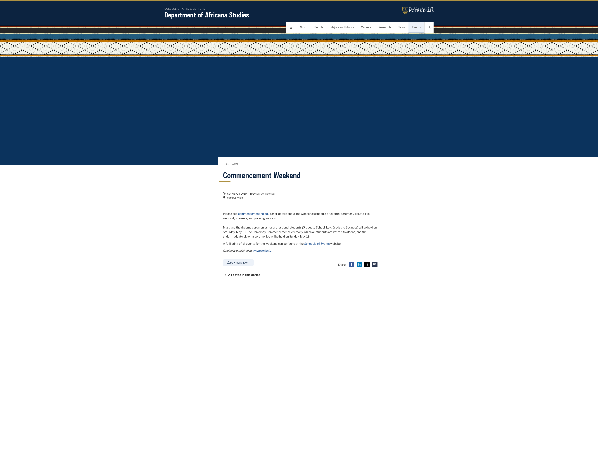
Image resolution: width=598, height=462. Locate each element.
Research (384, 27)
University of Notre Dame (418, 10)
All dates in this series (244, 275)
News (401, 27)
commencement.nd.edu (253, 213)
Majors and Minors (342, 27)
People (318, 27)
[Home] (291, 27)
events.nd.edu (261, 250)
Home (225, 164)
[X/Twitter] (367, 264)
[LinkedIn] (359, 264)
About (303, 27)
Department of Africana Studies (206, 15)
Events (416, 27)
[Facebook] (351, 264)
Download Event (239, 262)
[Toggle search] (429, 27)
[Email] (374, 264)
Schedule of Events (317, 243)
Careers (366, 27)
